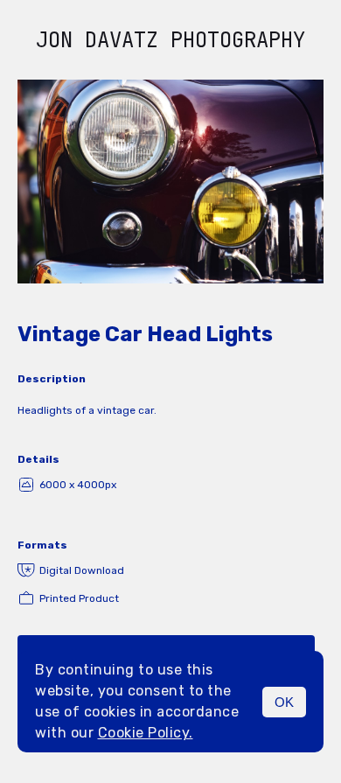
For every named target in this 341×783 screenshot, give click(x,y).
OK (284, 702)
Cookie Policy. (145, 732)
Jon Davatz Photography (170, 39)
